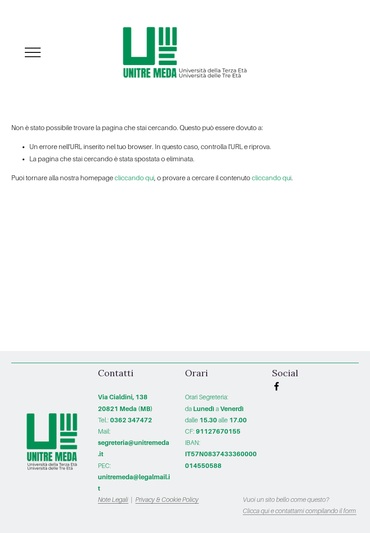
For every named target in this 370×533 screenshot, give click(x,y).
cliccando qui (134, 178)
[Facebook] (276, 386)
